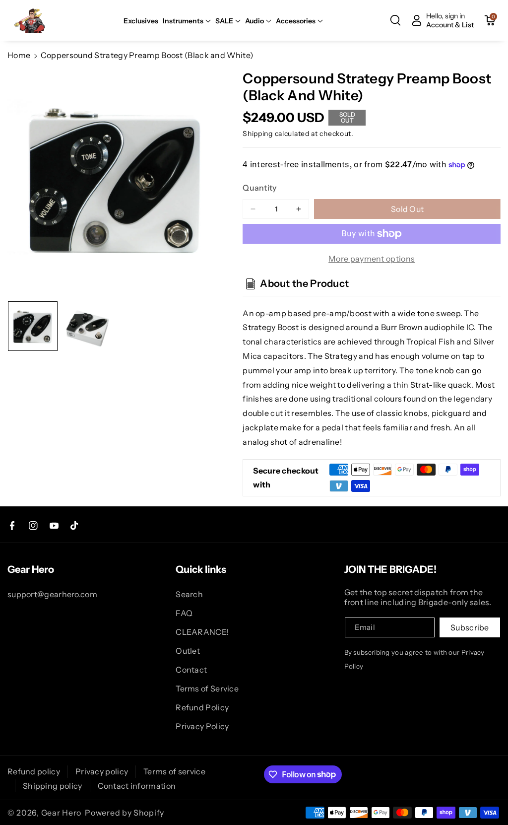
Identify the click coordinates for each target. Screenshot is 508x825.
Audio (254, 20)
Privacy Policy (202, 726)
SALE (224, 20)
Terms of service (174, 771)
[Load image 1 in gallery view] (33, 326)
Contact (191, 670)
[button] (187, 20)
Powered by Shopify (124, 813)
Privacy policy (101, 771)
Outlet (188, 651)
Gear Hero (61, 813)
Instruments (183, 20)
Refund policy (33, 771)
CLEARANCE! (202, 632)
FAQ (184, 613)
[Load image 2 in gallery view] (87, 326)
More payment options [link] (371, 259)
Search (189, 594)
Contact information (137, 786)
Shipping (258, 133)
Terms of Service (207, 688)
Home (18, 55)
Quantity (259, 188)
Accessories (296, 20)
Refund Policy (202, 707)
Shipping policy (52, 786)
